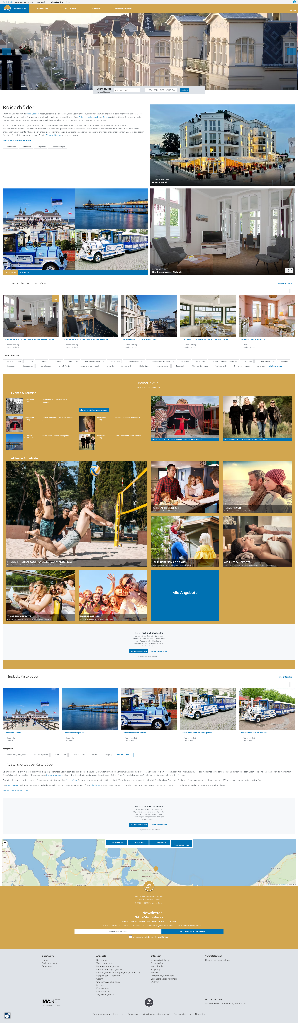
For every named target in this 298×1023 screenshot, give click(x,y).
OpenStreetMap (283, 885)
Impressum (118, 1014)
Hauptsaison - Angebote (108, 975)
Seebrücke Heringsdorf (74, 733)
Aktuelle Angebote (24, 458)
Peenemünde (71, 780)
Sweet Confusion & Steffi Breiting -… (129, 436)
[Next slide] (293, 291)
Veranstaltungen (182, 845)
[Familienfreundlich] (185, 487)
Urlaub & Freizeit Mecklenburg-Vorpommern (226, 1003)
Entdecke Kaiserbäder (22, 676)
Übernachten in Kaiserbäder (27, 283)
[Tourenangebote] (40, 595)
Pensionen (47, 966)
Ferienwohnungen (50, 963)
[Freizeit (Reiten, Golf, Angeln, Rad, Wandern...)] (76, 514)
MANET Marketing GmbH (152, 903)
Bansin (106, 117)
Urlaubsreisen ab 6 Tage (108, 982)
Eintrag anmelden (101, 1014)
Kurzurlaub (101, 960)
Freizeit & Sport (158, 963)
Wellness (155, 982)
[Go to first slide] (291, 51)
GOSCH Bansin (160, 182)
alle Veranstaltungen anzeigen (94, 410)
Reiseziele (155, 972)
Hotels (45, 960)
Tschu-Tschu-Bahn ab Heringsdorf (197, 733)
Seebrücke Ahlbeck (13, 733)
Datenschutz (134, 1014)
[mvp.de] (294, 2)
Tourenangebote (104, 963)
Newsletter (200, 1014)
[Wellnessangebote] (257, 541)
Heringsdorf (92, 117)
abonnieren (192, 931)
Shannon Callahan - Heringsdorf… (128, 417)
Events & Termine (23, 393)
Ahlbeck (82, 117)
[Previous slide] (6, 51)
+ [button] (5, 842)
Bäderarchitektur (53, 135)
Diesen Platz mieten (159, 651)
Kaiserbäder (60, 2)
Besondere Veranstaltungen (164, 978)
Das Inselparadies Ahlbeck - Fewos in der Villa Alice (86, 339)
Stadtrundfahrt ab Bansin (134, 733)
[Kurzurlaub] (257, 487)
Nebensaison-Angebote (107, 966)
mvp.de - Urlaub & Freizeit (149, 899)
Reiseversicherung (182, 1014)
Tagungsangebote (105, 994)
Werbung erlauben (139, 651)
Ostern (99, 978)
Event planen (102, 988)
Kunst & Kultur (157, 966)
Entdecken (25, 272)
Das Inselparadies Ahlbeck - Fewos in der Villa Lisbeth (205, 339)
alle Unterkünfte (285, 283)
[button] (21, 7)
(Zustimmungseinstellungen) (156, 1014)
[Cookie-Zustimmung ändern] (7, 1015)
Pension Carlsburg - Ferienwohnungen (140, 339)
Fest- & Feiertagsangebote (109, 969)
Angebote (161, 842)
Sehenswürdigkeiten (160, 960)
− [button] (5, 845)
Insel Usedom (42, 2)
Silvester (100, 985)
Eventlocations (103, 991)
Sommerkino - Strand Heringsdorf (55, 436)
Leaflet (268, 885)
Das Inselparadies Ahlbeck (167, 272)
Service (293, 10)
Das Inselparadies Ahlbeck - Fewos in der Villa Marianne (29, 339)
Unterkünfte (117, 842)
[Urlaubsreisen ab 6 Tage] (185, 541)
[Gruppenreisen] (113, 595)
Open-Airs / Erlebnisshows (217, 960)
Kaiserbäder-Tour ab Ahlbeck (254, 733)
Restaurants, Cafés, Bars (162, 975)
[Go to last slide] (287, 291)
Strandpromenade (54, 775)
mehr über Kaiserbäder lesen (17, 140)
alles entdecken (285, 677)
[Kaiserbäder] (156, 869)
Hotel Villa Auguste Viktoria (253, 339)
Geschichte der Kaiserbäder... (16, 790)
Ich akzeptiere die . (150, 937)
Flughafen (95, 785)
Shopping (155, 969)
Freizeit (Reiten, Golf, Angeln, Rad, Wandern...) (118, 972)
